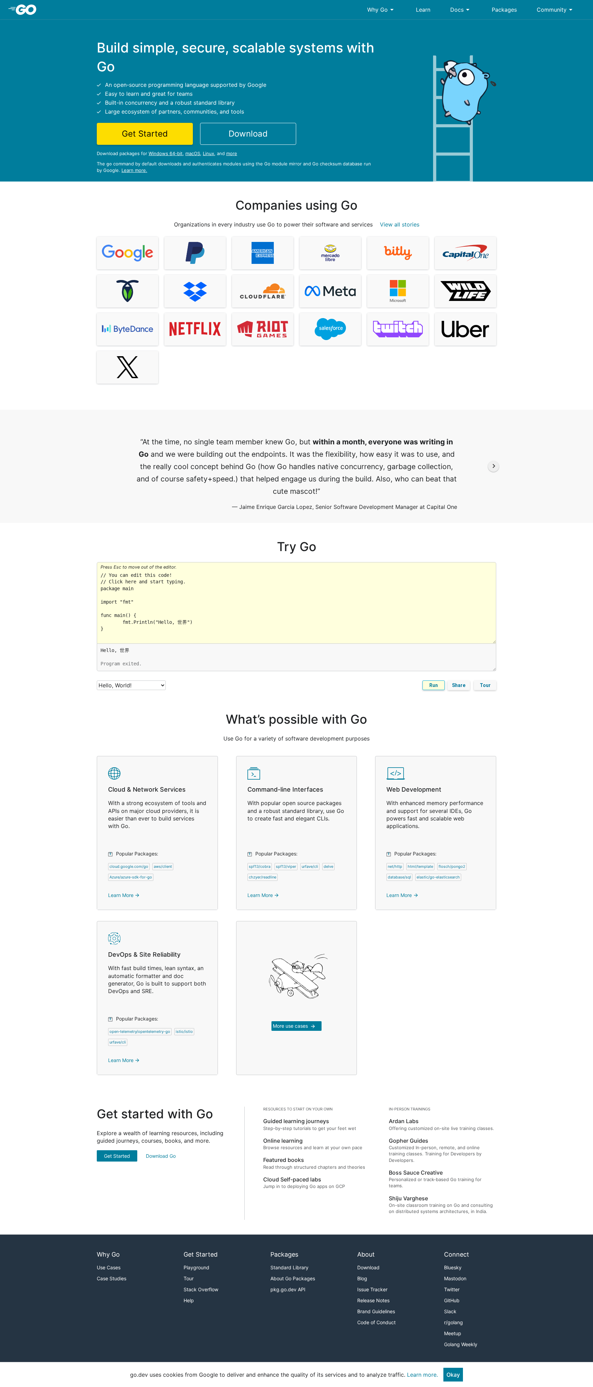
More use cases (294, 1026)
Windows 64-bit (166, 153)
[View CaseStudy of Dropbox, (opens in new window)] (195, 291)
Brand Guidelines (376, 1311)
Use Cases (108, 1267)
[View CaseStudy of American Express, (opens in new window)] (262, 253)
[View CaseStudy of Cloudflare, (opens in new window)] (262, 291)
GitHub (452, 1300)
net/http (395, 866)
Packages (504, 9)
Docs (461, 9)
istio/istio (184, 1031)
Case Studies (111, 1278)
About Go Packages (292, 1278)
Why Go (381, 9)
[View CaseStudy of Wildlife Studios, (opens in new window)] (465, 291)
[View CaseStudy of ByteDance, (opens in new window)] (127, 329)
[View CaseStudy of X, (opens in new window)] (127, 367)
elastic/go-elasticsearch (438, 877)
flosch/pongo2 (452, 866)
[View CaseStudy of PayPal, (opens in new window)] (195, 253)
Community (556, 9)
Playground (196, 1267)
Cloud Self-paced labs (292, 1179)
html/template (420, 866)
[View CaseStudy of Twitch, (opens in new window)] (398, 329)
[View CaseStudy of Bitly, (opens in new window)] (398, 253)
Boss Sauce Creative (416, 1172)
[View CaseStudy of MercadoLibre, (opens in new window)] (330, 253)
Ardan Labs (404, 1121)
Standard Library (289, 1267)
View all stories (399, 224)
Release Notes (373, 1300)
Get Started (117, 1156)
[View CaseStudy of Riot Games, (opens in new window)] (262, 329)
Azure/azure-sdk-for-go (130, 877)
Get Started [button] (145, 134)
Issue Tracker (372, 1289)
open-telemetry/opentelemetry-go (139, 1031)
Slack (450, 1311)
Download (368, 1267)
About (366, 1254)
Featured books (283, 1159)
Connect (456, 1254)
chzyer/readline (262, 877)
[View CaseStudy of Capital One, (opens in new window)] (465, 253)
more (231, 153)
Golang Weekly (460, 1344)
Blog (362, 1278)
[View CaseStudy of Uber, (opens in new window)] (465, 329)
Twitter (452, 1289)
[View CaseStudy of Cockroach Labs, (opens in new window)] (127, 291)
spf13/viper (286, 866)
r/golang (453, 1322)
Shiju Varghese (408, 1198)
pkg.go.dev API (287, 1289)
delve (328, 866)
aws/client (163, 866)
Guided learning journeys (296, 1121)
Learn (423, 9)
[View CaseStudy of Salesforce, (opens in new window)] (330, 329)
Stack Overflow (201, 1289)
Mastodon (455, 1278)
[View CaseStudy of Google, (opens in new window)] (127, 253)
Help (189, 1300)
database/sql (399, 877)
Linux (208, 153)
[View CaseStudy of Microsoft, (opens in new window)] (398, 291)
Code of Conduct (376, 1322)
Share (458, 685)
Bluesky (453, 1267)
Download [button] (248, 134)
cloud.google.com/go (128, 866)
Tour (485, 685)
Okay (453, 1374)
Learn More (124, 895)
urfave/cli (310, 866)
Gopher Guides (408, 1140)
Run (433, 685)
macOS (192, 153)
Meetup (452, 1333)
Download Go (161, 1156)
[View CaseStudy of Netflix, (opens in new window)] (195, 329)
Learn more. (134, 170)
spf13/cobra (259, 866)
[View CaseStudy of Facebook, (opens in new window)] (330, 291)
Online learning (283, 1140)
